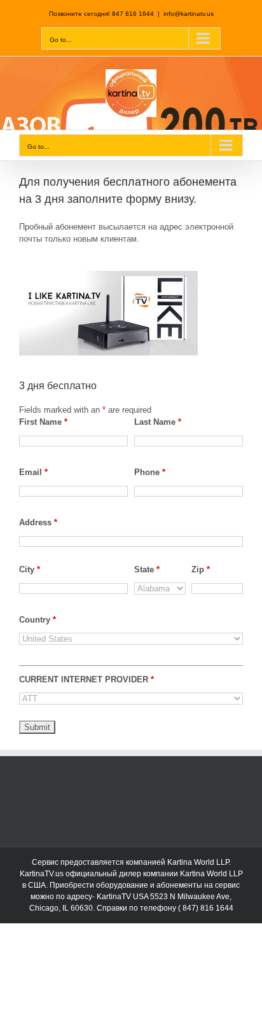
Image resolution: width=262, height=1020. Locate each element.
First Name (43, 422)
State (147, 569)
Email (33, 472)
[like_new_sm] (108, 275)
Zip (200, 569)
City (29, 569)
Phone (149, 472)
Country (37, 619)
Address (38, 522)
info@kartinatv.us (188, 13)
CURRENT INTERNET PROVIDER (86, 679)
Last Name (157, 422)
